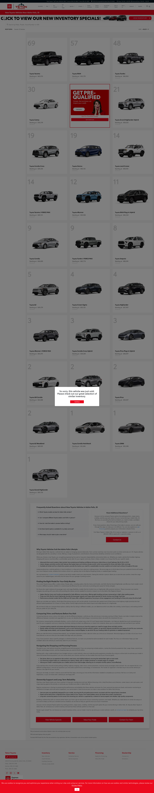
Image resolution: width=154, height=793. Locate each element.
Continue (77, 402)
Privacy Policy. (77, 785)
